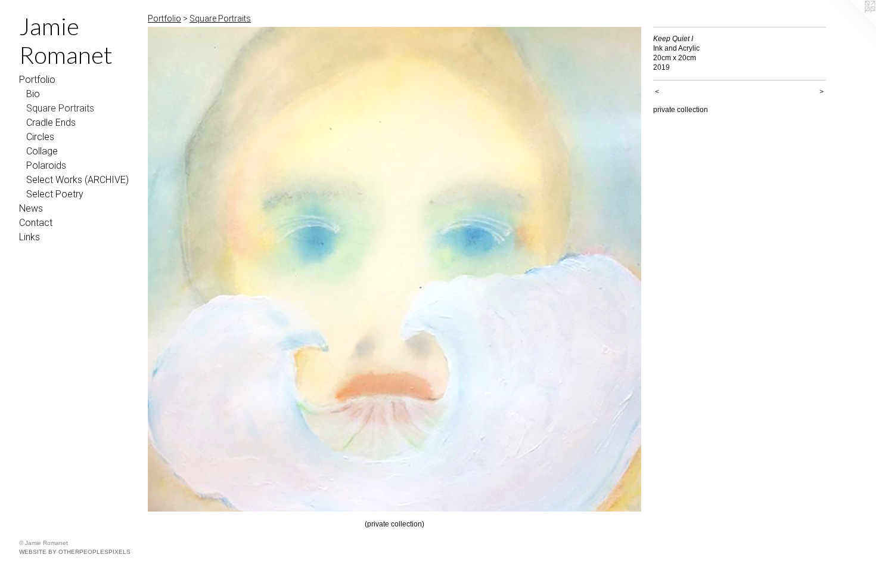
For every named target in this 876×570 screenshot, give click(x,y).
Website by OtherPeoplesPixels (75, 552)
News (31, 208)
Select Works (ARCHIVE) (77, 179)
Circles (40, 136)
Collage (42, 151)
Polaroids (46, 165)
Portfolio (37, 79)
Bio (33, 94)
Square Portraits (60, 108)
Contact (35, 222)
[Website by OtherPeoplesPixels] (852, 24)
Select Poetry (54, 194)
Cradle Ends (51, 122)
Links (29, 237)
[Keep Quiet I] (394, 269)
